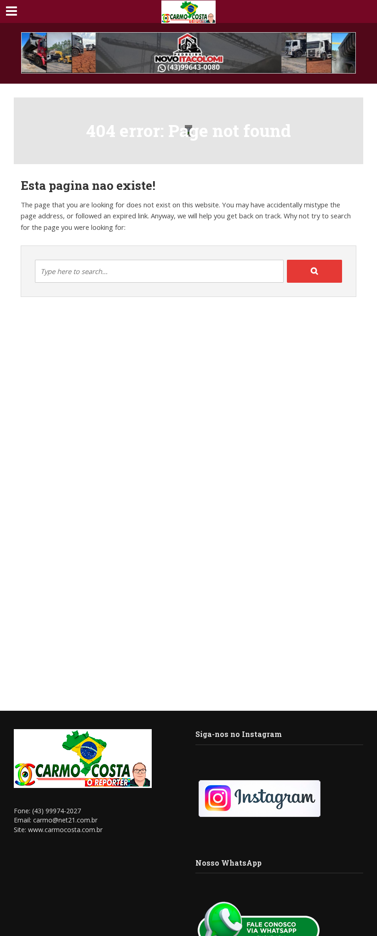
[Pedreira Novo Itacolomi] (188, 53)
